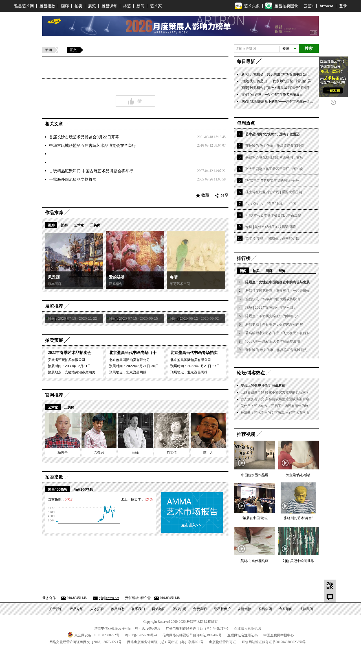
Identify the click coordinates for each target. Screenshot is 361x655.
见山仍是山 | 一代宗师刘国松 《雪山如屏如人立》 (287, 81)
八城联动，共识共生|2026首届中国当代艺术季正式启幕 (291, 74)
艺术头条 (252, 6)
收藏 (205, 195)
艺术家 (156, 6)
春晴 (174, 277)
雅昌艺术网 (24, 6)
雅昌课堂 (109, 6)
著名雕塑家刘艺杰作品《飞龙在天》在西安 (277, 333)
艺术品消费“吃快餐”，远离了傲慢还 (272, 134)
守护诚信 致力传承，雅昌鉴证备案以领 (274, 146)
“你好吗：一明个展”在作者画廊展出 (276, 95)
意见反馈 (330, 596)
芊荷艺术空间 (180, 284)
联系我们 (138, 609)
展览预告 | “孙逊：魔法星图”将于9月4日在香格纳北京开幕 (293, 88)
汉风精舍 (115, 284)
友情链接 (244, 609)
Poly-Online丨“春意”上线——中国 (270, 204)
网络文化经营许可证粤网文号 (85, 642)
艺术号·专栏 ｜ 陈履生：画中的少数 (272, 238)
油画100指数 (83, 489)
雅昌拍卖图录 (286, 6)
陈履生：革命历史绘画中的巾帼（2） (273, 316)
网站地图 (159, 609)
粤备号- (141, 635)
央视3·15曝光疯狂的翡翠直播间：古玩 (274, 157)
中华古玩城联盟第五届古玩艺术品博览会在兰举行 (92, 145)
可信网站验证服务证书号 (274, 642)
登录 (343, 6)
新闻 (140, 6)
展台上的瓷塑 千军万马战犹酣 (263, 386)
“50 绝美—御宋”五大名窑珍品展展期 (272, 341)
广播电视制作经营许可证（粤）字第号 (197, 628)
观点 (244, 101)
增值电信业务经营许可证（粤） (127, 628)
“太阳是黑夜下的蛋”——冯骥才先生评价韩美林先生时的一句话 (297, 101)
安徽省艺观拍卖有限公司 (66, 360)
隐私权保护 (222, 609)
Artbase (326, 6)
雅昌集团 (265, 609)
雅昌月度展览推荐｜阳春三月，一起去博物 (277, 291)
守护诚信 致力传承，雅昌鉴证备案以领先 (276, 350)
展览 (92, 6)
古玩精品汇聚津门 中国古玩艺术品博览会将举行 (91, 171)
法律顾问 (306, 609)
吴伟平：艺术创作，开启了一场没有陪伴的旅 (274, 406)
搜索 (309, 48)
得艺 (127, 6)
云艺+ (309, 6)
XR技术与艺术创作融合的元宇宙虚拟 (273, 215)
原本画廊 (54, 284)
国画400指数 (57, 489)
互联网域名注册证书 (242, 635)
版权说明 (179, 609)
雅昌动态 (117, 609)
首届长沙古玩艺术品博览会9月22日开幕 (84, 137)
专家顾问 (285, 609)
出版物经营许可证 (222, 642)
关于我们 (56, 609)
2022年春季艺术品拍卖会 (69, 353)
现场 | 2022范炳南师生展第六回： (270, 308)
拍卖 (78, 6)
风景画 (54, 277)
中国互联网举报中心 (278, 635)
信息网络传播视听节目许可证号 (192, 635)
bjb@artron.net (109, 598)
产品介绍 (76, 609)
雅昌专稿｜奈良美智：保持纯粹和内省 (274, 325)
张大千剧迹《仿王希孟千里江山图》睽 (274, 169)
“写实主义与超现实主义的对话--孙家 (272, 180)
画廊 (65, 6)
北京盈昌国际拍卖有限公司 (129, 360)
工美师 (95, 225)
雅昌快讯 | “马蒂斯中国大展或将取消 (272, 299)
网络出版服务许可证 (165, 642)
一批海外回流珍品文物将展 (72, 179)
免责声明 (200, 609)
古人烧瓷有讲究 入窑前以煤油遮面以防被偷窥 (275, 399)
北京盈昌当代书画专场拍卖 (194, 353)
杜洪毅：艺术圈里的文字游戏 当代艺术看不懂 (275, 413)
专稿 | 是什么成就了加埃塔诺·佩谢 (270, 227)
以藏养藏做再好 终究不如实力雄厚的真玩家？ (275, 392)
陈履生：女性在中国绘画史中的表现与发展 (277, 282)
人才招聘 (97, 609)
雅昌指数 (47, 6)
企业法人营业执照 (247, 628)
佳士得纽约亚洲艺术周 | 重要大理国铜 (273, 192)
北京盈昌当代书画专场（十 (133, 353)
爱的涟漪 (117, 277)
